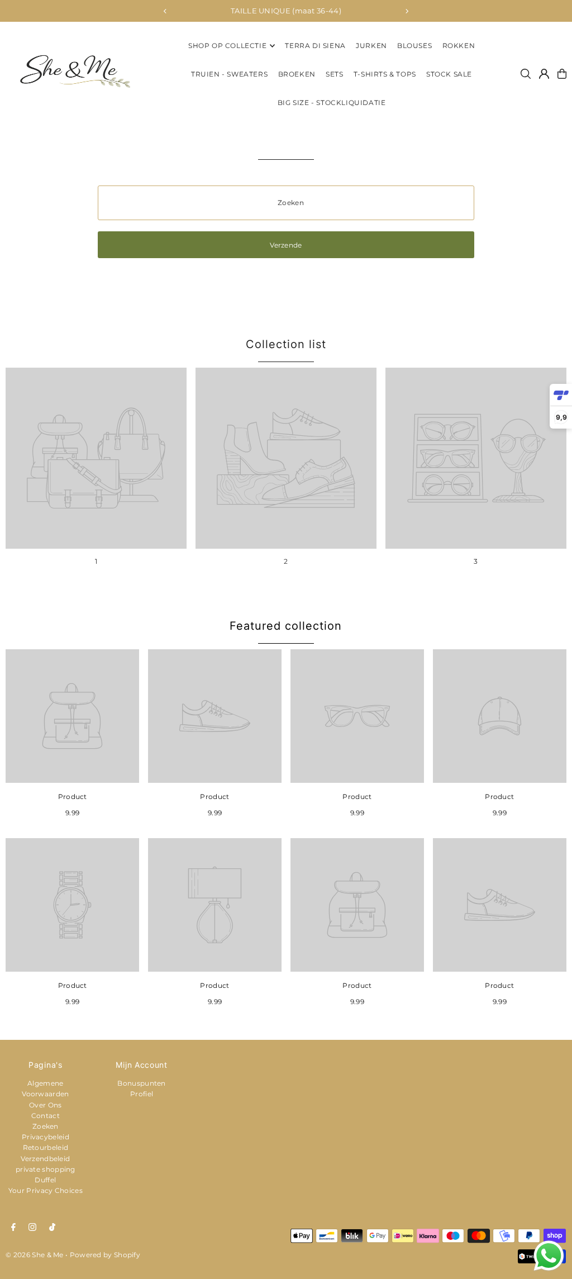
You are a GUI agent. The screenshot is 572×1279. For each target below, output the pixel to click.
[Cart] (561, 74)
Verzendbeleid (45, 1158)
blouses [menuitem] (414, 45)
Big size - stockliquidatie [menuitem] (332, 102)
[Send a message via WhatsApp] (548, 1255)
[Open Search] (526, 74)
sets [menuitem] (334, 74)
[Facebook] (13, 1227)
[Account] (544, 74)
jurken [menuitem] (371, 45)
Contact (45, 1115)
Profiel (141, 1094)
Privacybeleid (45, 1137)
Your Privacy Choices (45, 1190)
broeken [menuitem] (297, 74)
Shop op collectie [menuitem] (227, 45)
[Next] (406, 11)
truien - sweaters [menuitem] (229, 74)
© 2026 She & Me (35, 1255)
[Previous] (165, 11)
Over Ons (45, 1105)
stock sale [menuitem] (449, 74)
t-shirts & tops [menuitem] (385, 74)
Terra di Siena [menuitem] (315, 45)
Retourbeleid (46, 1147)
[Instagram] (32, 1227)
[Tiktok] (52, 1227)
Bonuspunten (141, 1083)
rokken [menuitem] (458, 45)
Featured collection (286, 626)
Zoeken (45, 1126)
